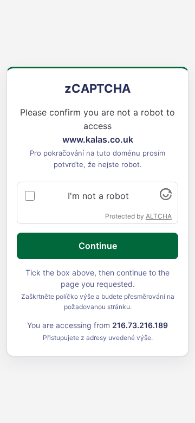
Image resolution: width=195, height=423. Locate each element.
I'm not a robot (98, 195)
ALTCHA (159, 216)
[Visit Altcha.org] (166, 196)
